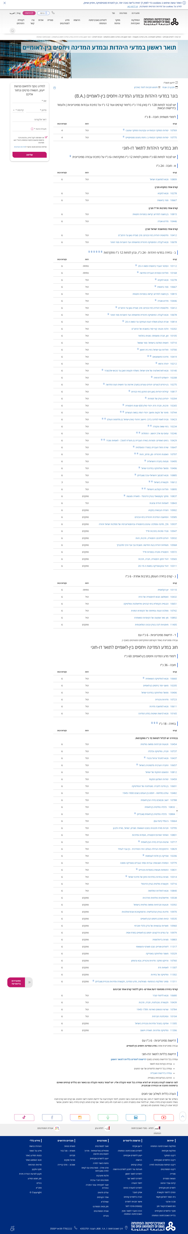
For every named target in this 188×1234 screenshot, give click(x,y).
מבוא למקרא (167, 193)
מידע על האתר (35, 1150)
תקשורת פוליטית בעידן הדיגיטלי (159, 883)
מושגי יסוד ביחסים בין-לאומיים (160, 685)
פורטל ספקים (69, 1160)
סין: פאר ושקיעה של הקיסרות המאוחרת (155, 617)
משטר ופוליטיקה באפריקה (161, 953)
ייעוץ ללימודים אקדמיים (133, 1155)
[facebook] (52, 1117)
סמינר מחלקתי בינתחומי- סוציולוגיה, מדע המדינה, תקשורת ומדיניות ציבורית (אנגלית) (136, 981)
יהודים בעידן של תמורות (162, 398)
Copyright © (36, 1192)
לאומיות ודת (167, 967)
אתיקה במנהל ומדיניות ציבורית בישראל (156, 1023)
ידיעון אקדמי (137, 1146)
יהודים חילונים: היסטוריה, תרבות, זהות (156, 538)
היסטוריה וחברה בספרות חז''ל (160, 551)
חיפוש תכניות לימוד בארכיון (146, 87)
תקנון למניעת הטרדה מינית (30, 1173)
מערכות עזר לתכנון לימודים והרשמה (127, 1169)
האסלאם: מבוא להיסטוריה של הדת (158, 596)
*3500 (53, 1228)
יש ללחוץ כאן (133, 6)
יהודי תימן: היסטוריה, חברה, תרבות (157, 558)
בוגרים (106, 1215)
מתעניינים (136, 13)
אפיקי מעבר (137, 1192)
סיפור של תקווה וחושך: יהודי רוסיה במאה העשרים (151, 412)
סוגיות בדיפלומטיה (164, 939)
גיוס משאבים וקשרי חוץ (166, 1206)
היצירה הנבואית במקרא (162, 510)
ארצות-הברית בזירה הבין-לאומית (158, 842)
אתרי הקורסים (103, 1197)
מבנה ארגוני (171, 1201)
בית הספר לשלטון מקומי (166, 1196)
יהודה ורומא (167, 363)
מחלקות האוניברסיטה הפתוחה (163, 1146)
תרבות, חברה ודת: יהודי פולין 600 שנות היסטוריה (151, 405)
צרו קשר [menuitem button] (32, 22)
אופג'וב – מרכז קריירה (66, 1164)
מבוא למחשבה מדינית (163, 706)
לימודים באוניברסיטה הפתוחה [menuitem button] (97, 22)
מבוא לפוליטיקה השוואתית (161, 678)
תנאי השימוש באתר (34, 1160)
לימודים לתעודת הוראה (132, 1187)
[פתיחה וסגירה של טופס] (28, 982)
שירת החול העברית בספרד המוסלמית (156, 447)
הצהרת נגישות (35, 1146)
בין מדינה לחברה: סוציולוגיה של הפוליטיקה (154, 786)
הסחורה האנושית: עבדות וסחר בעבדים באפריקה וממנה (148, 862)
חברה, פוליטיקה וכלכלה (162, 751)
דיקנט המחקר (170, 1155)
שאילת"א (105, 1201)
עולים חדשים (103, 1192)
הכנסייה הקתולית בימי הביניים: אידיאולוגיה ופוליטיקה (150, 603)
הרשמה (139, 1160)
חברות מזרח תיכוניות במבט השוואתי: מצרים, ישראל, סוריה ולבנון (145, 828)
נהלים (39, 1183)
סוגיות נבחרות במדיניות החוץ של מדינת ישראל (152, 876)
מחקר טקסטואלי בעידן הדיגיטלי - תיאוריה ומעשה (151, 496)
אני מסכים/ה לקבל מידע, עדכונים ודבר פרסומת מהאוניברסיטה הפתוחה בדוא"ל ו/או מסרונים (29, 140)
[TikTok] (24, 1117)
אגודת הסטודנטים (45, 1128)
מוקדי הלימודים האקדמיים (165, 1210)
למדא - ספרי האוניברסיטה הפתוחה (146, 1131)
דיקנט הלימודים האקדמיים (165, 1160)
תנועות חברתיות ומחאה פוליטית (159, 744)
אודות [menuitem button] (40, 20)
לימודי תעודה (136, 1183)
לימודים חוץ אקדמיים (167, 1187)
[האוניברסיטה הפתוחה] (161, 21)
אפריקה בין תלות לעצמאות (161, 855)
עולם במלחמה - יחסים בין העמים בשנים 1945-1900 (149, 793)
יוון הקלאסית (167, 589)
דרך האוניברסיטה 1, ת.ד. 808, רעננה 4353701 (101, 1228)
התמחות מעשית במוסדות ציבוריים (157, 869)
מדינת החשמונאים (164, 356)
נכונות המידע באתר (34, 1155)
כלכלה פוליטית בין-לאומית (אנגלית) (155, 814)
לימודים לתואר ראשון (133, 1173)
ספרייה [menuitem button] (50, 20)
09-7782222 (65, 1228)
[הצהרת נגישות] (12, 1228)
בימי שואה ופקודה (164, 426)
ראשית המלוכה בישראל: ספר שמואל (157, 342)
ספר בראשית (167, 200)
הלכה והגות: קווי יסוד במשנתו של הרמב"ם (154, 328)
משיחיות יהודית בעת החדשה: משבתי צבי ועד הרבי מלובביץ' (147, 545)
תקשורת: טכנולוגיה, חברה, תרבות (158, 1002)
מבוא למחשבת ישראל (163, 179)
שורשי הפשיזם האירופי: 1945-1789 (157, 1009)
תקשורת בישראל (165, 482)
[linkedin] (136, 1117)
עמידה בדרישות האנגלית (161, 1073)
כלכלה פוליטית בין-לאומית (160, 807)
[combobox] (18, 110)
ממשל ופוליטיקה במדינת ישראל (159, 468)
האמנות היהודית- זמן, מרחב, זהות (158, 454)
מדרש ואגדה (167, 221)
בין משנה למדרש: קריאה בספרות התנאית (155, 214)
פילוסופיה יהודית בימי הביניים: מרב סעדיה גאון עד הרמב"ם (147, 235)
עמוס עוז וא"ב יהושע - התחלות (159, 433)
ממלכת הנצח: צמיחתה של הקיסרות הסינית (154, 610)
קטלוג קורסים (136, 1164)
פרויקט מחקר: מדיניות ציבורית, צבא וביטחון (154, 960)
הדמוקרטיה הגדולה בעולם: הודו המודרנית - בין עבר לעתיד (147, 848)
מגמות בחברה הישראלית (162, 461)
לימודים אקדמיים (168, 37)
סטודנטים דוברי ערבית (99, 1180)
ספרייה (173, 1173)
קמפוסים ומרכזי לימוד (133, 1206)
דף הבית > (177, 37)
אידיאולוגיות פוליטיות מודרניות (160, 897)
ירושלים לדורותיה (165, 377)
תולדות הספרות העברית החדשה (158, 272)
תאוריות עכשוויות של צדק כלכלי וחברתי (155, 925)
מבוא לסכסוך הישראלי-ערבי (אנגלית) (157, 475)
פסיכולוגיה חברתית (164, 1016)
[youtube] (164, 1117)
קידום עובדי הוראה (168, 1183)
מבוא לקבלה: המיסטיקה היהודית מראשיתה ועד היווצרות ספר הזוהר (143, 242)
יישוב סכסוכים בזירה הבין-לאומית (159, 800)
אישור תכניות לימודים (133, 1201)
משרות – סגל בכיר (67, 1150)
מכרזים (72, 1155)
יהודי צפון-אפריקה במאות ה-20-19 (157, 565)
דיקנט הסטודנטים (168, 1169)
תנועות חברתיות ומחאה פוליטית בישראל (155, 904)
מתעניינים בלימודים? (16, 982)
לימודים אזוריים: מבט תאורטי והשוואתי (156, 946)
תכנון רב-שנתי (168, 87)
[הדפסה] (54, 88)
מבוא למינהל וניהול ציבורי (161, 758)
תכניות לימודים (97, 37)
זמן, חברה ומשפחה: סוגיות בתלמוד (157, 335)
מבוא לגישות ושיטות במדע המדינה (157, 713)
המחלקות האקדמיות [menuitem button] (135, 22)
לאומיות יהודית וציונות (163, 503)
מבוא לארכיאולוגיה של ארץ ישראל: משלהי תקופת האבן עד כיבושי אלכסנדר (140, 370)
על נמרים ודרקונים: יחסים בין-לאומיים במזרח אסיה (151, 932)
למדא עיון (99, 1128)
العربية (12, 13)
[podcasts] (108, 1117)
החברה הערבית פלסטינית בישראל (158, 765)
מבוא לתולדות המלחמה (162, 890)
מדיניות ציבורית (166, 699)
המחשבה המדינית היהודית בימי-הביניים (156, 517)
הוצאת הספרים (169, 1178)
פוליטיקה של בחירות (164, 974)
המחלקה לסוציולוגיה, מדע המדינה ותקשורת (147, 37)
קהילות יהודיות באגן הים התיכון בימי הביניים (154, 391)
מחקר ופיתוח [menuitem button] (117, 22)
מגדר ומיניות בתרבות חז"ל (161, 531)
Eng (18, 13)
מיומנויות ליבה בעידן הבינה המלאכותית (156, 624)
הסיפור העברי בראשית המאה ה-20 (157, 265)
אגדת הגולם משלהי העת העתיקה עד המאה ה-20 (151, 321)
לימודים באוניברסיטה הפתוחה (130, 1150)
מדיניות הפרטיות (20, 147)
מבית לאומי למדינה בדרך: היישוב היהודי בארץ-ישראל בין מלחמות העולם (141, 419)
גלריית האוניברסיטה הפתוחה (164, 1215)
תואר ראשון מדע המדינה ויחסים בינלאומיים (117, 37)
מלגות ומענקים (102, 1175)
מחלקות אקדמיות (169, 1150)
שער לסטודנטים (102, 1146)
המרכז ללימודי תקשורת (166, 1192)
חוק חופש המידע (35, 1178)
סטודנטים (123, 13)
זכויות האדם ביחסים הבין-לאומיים (159, 918)
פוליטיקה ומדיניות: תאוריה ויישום (158, 1030)
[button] (53, 12)
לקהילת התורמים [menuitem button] (20, 22)
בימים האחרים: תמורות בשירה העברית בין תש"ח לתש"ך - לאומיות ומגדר (141, 440)
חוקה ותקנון (37, 1169)
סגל (113, 13)
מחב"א (39, 1187)
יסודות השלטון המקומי (163, 779)
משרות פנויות (69, 1146)
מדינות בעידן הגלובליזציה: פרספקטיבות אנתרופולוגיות (149, 911)
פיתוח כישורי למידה (101, 1163)
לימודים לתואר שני (134, 1178)
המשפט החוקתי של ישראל (161, 772)
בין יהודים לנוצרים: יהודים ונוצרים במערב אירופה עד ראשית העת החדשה (141, 384)
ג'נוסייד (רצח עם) (165, 820)
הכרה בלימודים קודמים (133, 1196)
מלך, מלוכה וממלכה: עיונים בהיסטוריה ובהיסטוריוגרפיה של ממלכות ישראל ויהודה (138, 524)
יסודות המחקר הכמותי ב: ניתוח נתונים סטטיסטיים (151, 137)
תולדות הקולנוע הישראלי (161, 489)
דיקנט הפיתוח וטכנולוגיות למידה (162, 1164)
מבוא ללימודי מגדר (165, 995)
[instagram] (80, 1117)
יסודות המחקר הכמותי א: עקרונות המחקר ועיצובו (151, 130)
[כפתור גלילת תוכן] (183, 1116)
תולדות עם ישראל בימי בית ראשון (158, 349)
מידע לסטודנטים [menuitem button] (64, 22)
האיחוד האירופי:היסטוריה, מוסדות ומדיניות (154, 834)
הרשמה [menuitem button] (76, 20)
